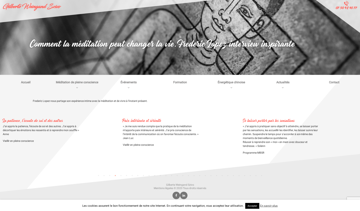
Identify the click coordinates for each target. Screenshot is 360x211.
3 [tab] (110, 175)
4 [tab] (115, 175)
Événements (129, 82)
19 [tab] (200, 175)
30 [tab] (261, 175)
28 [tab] (250, 175)
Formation (180, 82)
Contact (334, 82)
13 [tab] (166, 175)
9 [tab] (143, 175)
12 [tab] (160, 175)
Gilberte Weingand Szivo (31, 6)
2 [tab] (104, 175)
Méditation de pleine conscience (77, 82)
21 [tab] (211, 175)
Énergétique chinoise (231, 82)
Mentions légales (163, 188)
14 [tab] (171, 175)
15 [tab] (177, 175)
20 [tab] (205, 175)
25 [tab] (233, 175)
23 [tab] (222, 175)
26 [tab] (239, 175)
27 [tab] (245, 175)
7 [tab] (132, 175)
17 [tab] (188, 175)
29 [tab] (256, 175)
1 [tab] (98, 175)
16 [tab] (183, 175)
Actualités (283, 82)
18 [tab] (194, 175)
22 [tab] (216, 175)
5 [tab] (121, 175)
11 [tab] (155, 175)
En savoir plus (269, 205)
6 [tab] (126, 175)
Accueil (26, 82)
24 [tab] (228, 175)
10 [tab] (149, 175)
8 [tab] (138, 175)
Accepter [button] (252, 205)
